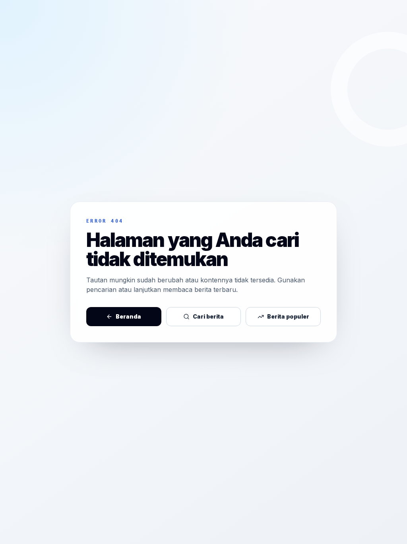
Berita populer (288, 316)
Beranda (128, 316)
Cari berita (208, 316)
